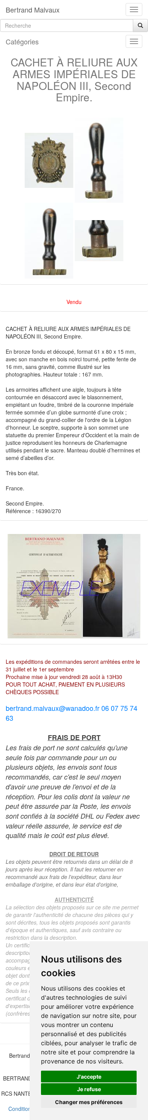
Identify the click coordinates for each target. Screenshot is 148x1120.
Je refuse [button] (89, 1089)
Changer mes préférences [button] (89, 1102)
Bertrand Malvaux (33, 9)
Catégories (22, 41)
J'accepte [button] (89, 1076)
